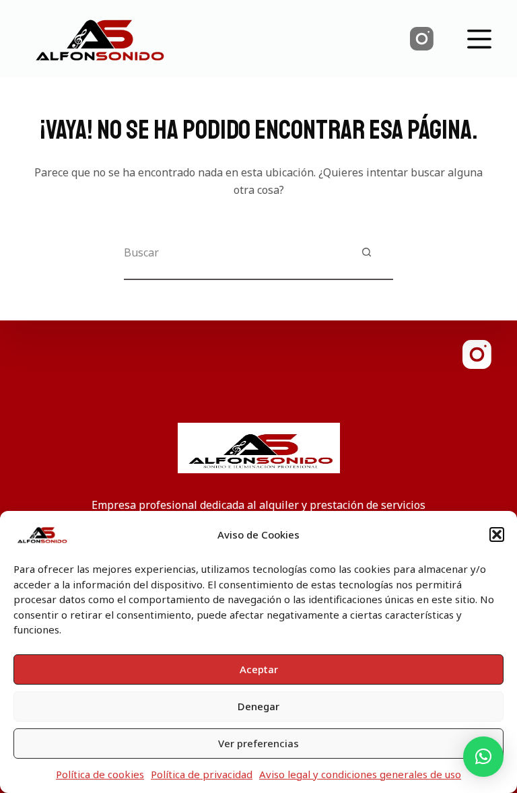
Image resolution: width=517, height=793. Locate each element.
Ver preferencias (258, 743)
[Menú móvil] (479, 39)
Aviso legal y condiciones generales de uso (360, 774)
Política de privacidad (201, 774)
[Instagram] (422, 38)
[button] (497, 534)
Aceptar (259, 669)
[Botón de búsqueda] (366, 252)
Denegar (258, 706)
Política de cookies (100, 774)
